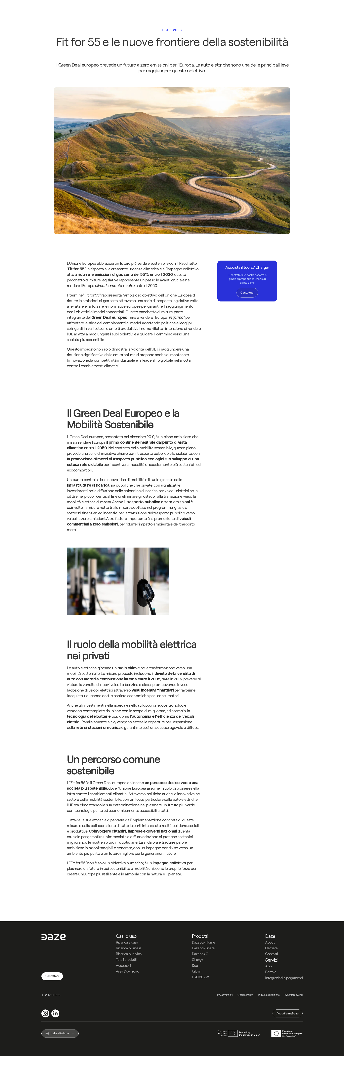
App (268, 966)
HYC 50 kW (200, 977)
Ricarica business (128, 948)
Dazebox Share (203, 948)
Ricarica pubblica (129, 953)
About (270, 942)
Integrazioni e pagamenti (284, 978)
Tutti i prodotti (126, 959)
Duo (195, 965)
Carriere (271, 948)
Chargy (197, 959)
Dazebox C (200, 953)
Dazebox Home (203, 942)
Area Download (127, 971)
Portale (270, 972)
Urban (196, 971)
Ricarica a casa (127, 942)
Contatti (271, 953)
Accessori (123, 965)
